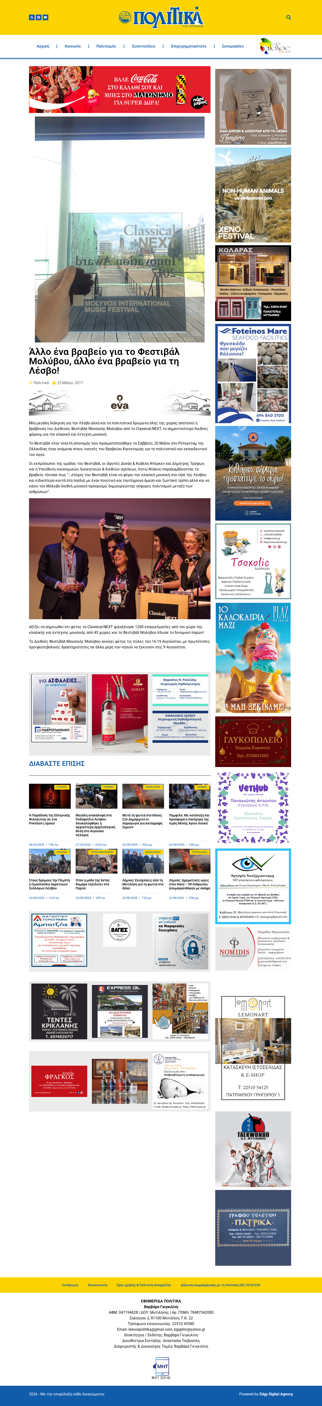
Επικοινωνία (97, 1285)
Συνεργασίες (233, 46)
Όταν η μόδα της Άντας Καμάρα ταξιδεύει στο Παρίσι (93, 884)
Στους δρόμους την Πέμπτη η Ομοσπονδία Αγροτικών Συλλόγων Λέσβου (49, 884)
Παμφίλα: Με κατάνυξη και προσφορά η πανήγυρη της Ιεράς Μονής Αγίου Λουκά (189, 819)
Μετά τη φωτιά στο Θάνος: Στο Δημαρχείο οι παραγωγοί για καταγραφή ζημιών (142, 821)
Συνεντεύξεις (143, 46)
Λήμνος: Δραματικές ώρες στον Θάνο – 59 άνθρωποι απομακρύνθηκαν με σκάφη (189, 884)
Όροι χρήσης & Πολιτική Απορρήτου (144, 1285)
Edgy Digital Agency (276, 1394)
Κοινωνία (73, 46)
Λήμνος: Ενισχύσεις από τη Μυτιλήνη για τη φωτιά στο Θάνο (143, 884)
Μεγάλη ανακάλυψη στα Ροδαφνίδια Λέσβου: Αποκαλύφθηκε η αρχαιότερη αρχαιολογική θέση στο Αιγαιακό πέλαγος (95, 825)
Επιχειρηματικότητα (188, 46)
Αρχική (43, 46)
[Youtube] (45, 17)
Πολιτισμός (106, 46)
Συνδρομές (70, 1285)
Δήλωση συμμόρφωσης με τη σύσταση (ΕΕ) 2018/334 (220, 1285)
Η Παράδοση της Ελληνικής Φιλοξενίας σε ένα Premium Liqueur (49, 819)
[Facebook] (38, 17)
